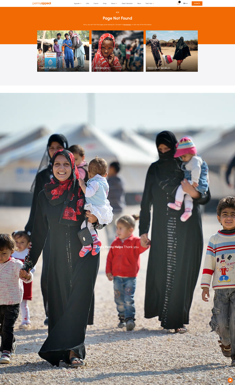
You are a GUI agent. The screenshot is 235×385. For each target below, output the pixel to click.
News (139, 3)
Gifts (87, 3)
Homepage (127, 24)
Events (96, 3)
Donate (197, 3)
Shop (104, 3)
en (184, 3)
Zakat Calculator (127, 3)
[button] (77, 3)
